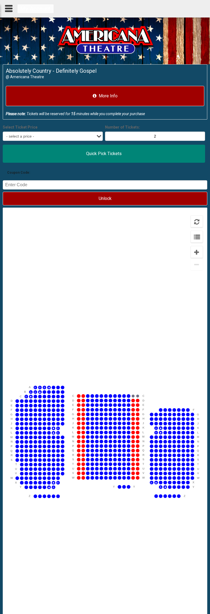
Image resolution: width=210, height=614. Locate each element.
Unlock (105, 198)
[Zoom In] (197, 252)
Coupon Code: (18, 172)
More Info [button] (108, 95)
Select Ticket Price (20, 127)
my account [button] (35, 8)
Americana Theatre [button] (27, 77)
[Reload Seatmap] (197, 221)
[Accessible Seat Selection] (197, 237)
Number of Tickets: (122, 127)
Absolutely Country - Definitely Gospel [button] (51, 71)
